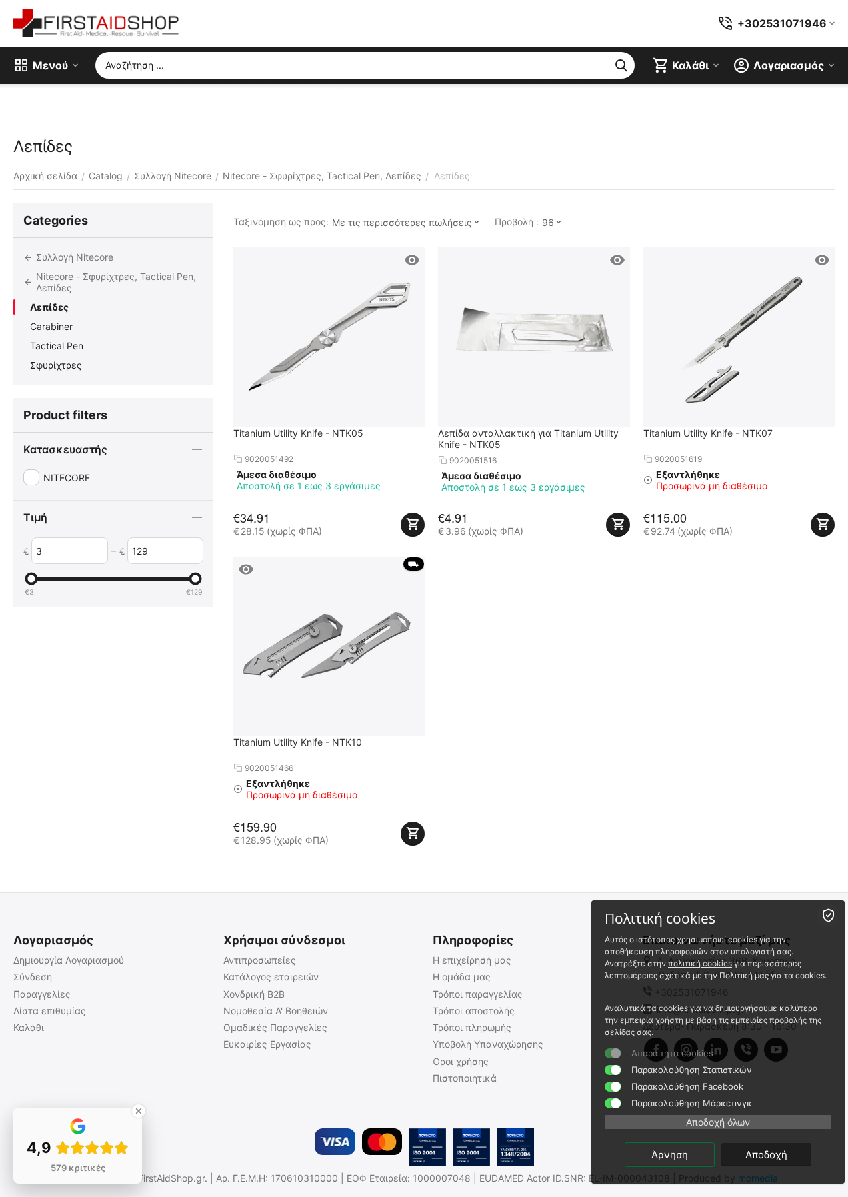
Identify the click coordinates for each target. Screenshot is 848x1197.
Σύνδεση (32, 976)
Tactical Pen (56, 345)
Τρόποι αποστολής (474, 1010)
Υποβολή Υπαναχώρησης (488, 1044)
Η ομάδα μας (462, 976)
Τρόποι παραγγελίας (478, 994)
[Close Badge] (138, 1111)
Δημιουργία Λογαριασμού (68, 960)
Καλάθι (28, 1027)
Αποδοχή (766, 1154)
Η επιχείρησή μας (472, 960)
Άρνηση (669, 1154)
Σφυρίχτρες (56, 365)
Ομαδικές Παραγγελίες (275, 1027)
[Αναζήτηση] (621, 65)
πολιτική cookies (700, 963)
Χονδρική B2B (254, 994)
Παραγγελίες (42, 994)
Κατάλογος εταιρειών (271, 976)
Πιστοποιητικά (465, 1078)
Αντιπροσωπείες (259, 960)
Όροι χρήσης (461, 1061)
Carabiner (51, 326)
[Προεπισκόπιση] (412, 260)
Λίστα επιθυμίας (49, 1010)
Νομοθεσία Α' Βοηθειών (275, 1010)
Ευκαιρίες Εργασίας (267, 1044)
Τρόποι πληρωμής (472, 1027)
